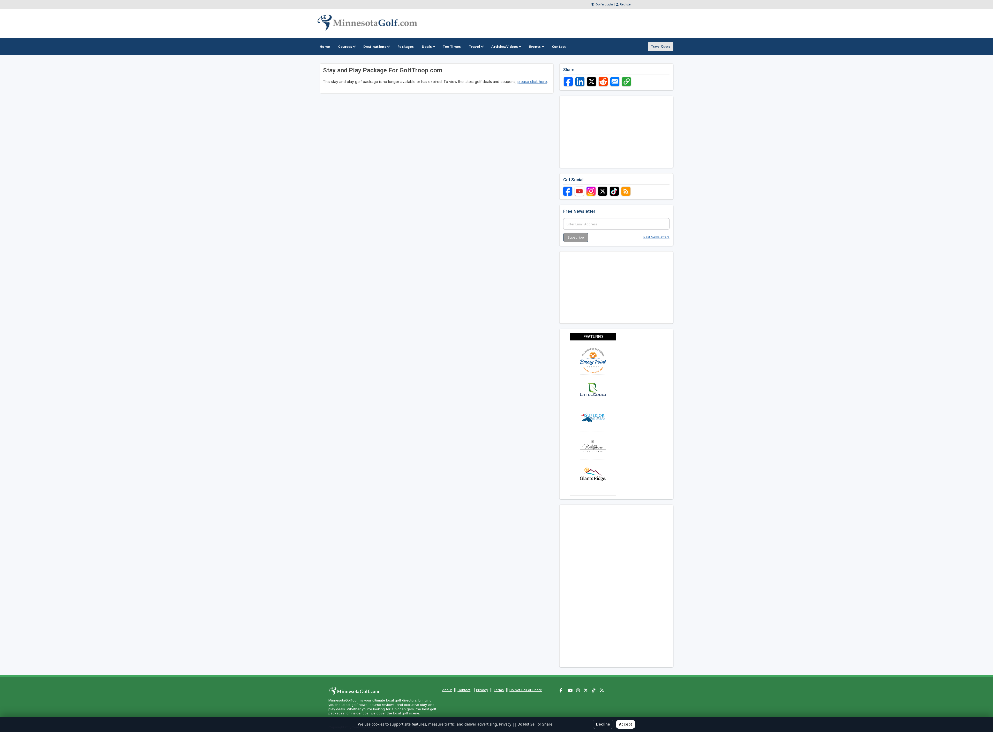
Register (625, 4)
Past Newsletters (656, 237)
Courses (345, 46)
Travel (474, 46)
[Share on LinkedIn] (579, 81)
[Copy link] (626, 81)
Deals (427, 46)
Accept (625, 724)
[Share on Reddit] (603, 81)
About (447, 690)
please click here (532, 81)
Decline (603, 724)
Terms (499, 690)
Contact (463, 690)
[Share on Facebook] (568, 81)
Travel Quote (660, 46)
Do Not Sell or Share (525, 690)
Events (535, 46)
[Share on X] (591, 81)
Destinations (374, 46)
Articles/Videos (504, 46)
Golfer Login (604, 4)
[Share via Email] (614, 81)
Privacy (482, 690)
